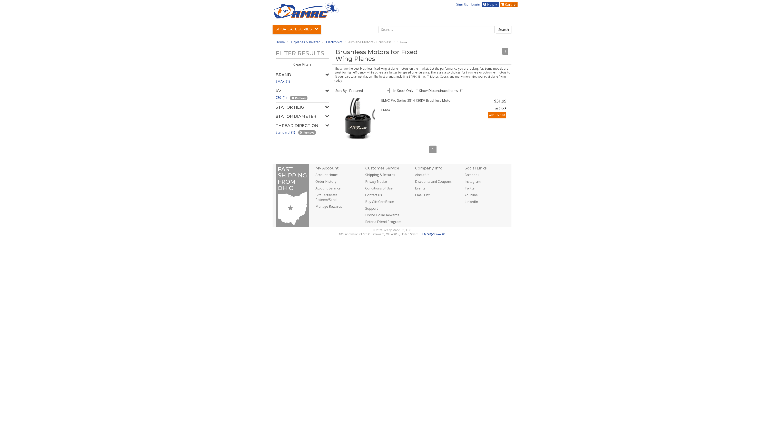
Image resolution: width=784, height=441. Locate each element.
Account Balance (328, 188)
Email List (422, 195)
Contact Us (373, 195)
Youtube (471, 195)
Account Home (326, 175)
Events (420, 188)
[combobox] (437, 29)
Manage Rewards (328, 206)
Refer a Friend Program (383, 221)
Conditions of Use (379, 188)
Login (475, 4)
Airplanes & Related (305, 42)
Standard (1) (286, 132)
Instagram (473, 181)
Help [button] (491, 4)
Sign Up (462, 4)
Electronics (334, 42)
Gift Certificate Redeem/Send (326, 197)
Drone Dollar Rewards (382, 215)
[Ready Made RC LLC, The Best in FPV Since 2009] (306, 10)
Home (280, 42)
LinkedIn (471, 201)
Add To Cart (497, 115)
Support (371, 208)
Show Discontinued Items (439, 90)
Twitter (470, 188)
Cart (510, 4)
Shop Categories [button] (294, 29)
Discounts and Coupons (433, 181)
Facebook (472, 175)
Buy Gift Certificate (379, 201)
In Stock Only (404, 90)
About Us (422, 175)
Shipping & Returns (380, 175)
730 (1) (281, 97)
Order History (325, 181)
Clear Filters (302, 64)
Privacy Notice (376, 181)
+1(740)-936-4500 (433, 234)
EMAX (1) (283, 81)
